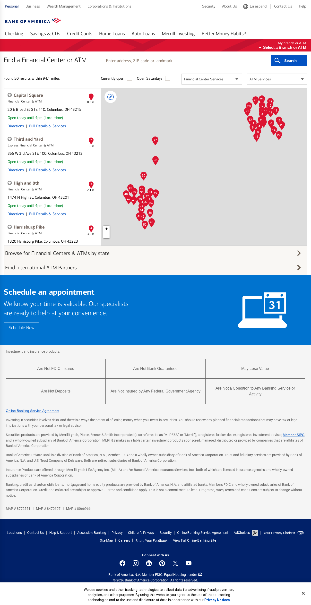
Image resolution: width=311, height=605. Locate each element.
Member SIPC (293, 435)
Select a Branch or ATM (284, 47)
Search (290, 60)
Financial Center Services (204, 79)
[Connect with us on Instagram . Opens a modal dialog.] (135, 563)
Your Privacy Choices (279, 533)
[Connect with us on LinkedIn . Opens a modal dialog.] (149, 563)
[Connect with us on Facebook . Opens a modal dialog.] (122, 563)
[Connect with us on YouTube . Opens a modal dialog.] (188, 563)
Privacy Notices (217, 600)
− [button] (106, 235)
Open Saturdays (149, 78)
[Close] (303, 593)
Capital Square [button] (28, 95)
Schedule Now (21, 327)
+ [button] (106, 228)
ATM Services (260, 79)
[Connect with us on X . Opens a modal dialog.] (175, 563)
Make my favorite (10, 95)
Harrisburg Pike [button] (29, 227)
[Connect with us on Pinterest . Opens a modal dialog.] (162, 563)
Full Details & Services (47, 126)
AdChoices (242, 533)
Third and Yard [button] (28, 139)
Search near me (110, 97)
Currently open (112, 78)
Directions (16, 126)
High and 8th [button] (26, 183)
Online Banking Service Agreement (32, 411)
